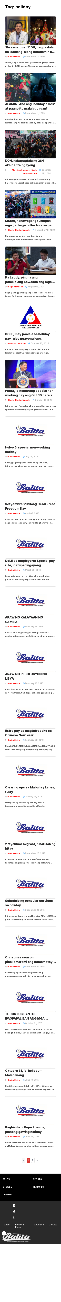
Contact (53, 1224)
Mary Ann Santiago (17, 343)
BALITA (6, 1179)
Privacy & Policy (19, 1226)
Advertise (39, 1224)
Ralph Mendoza (15, 287)
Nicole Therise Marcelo (19, 230)
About (7, 1224)
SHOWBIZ (7, 1187)
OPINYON (7, 1194)
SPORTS (37, 1179)
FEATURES (38, 1187)
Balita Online (14, 56)
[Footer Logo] (16, 1236)
